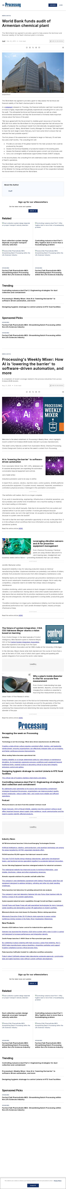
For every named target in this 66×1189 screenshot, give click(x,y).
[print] (63, 47)
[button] (3, 5)
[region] (33, 1183)
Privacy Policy (57, 1180)
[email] (39, 47)
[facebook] (27, 47)
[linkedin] (30, 47)
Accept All (33, 1185)
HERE (20, 528)
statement (9, 107)
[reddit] (36, 47)
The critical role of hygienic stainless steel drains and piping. (24, 778)
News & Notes (6, 15)
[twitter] (33, 47)
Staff (3, 41)
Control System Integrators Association (24, 642)
